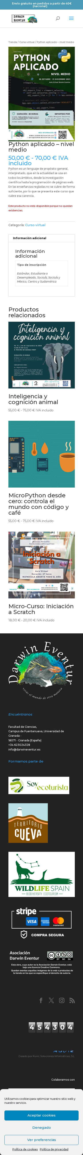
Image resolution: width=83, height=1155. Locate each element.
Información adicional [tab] (29, 238)
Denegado (41, 1127)
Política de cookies (25, 1149)
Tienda (12, 42)
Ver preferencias (41, 1140)
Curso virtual (27, 42)
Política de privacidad (54, 1149)
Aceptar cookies (41, 1115)
